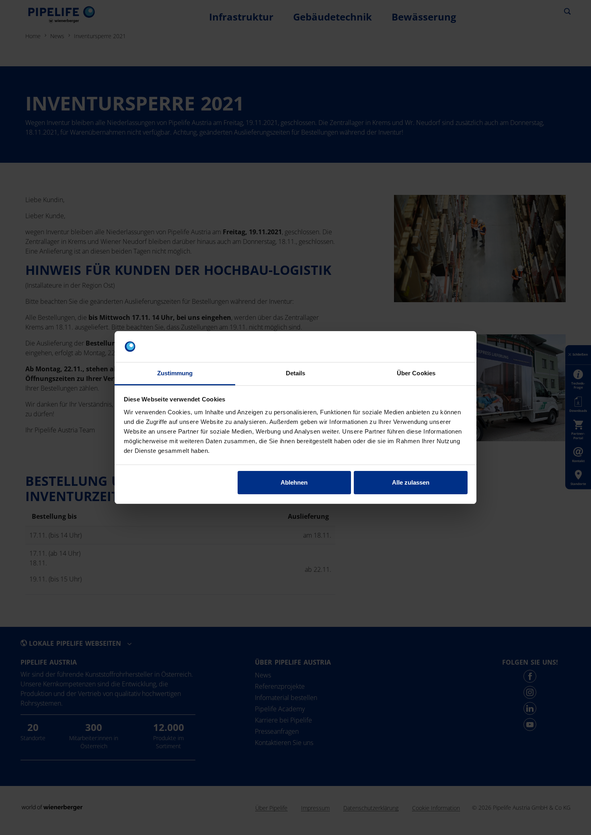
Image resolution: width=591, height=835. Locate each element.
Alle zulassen (410, 482)
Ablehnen (294, 482)
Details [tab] (296, 373)
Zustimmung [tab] (175, 373)
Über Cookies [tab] (416, 373)
